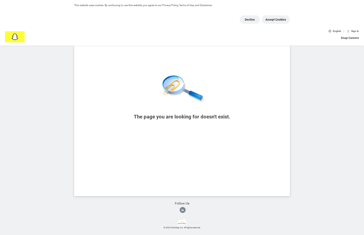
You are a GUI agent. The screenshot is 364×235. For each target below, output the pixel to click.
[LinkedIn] (183, 210)
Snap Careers (350, 38)
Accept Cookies (275, 19)
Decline (250, 19)
